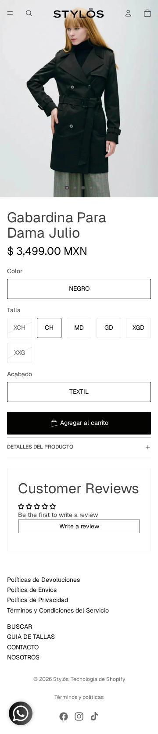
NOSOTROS (23, 657)
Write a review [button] (79, 526)
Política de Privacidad (37, 600)
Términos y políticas (79, 697)
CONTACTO (23, 647)
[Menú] (10, 13)
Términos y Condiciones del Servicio (58, 610)
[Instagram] (79, 716)
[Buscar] (29, 13)
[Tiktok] (94, 716)
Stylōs (60, 679)
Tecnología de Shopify (98, 679)
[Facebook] (63, 716)
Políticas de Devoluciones (43, 580)
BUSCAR (19, 627)
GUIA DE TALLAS (31, 637)
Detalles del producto (40, 446)
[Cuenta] (128, 13)
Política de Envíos (32, 590)
